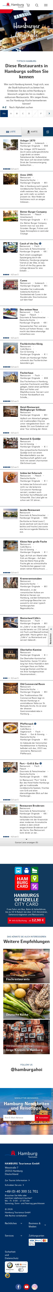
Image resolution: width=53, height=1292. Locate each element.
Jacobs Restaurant (26, 522)
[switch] (21, 1269)
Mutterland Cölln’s (26, 630)
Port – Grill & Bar (26, 781)
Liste (12, 132)
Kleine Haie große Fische (26, 556)
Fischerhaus (26, 386)
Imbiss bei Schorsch (26, 488)
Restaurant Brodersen (26, 820)
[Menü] (26, 1263)
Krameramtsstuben (26, 594)
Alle (4, 113)
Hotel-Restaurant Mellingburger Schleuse (26, 419)
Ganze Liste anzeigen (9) (26, 843)
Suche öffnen (36, 5)
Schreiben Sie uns (13, 1185)
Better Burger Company (26, 223)
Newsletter (51, 638)
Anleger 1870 (26, 154)
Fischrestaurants (26, 966)
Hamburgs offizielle (26, 908)
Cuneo (26, 291)
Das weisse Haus (26, 323)
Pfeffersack (26, 739)
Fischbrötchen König (26, 354)
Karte (34, 132)
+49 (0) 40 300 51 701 (21, 1191)
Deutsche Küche (26, 1001)
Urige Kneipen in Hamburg (26, 1037)
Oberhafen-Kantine (26, 663)
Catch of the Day (26, 258)
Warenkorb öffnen (28, 5)
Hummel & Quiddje (26, 452)
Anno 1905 (26, 189)
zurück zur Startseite (26, 1154)
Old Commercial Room (26, 700)
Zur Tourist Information (16, 1180)
